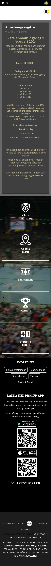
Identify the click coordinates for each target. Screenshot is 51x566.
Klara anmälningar (16, 369)
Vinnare (34, 376)
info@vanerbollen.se (26, 119)
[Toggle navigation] (46, 11)
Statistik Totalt (25, 382)
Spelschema (18, 376)
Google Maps (38, 369)
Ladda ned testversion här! (18, 534)
